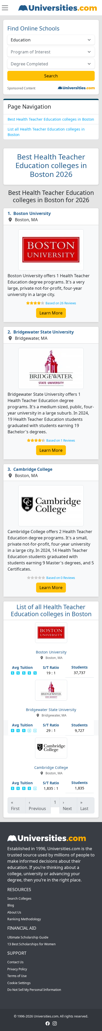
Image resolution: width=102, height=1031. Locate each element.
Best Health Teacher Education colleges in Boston (51, 119)
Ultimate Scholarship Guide (27, 937)
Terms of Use (17, 976)
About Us (14, 912)
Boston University (32, 213)
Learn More (51, 313)
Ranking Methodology (24, 919)
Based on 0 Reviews (60, 578)
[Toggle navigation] (5, 8)
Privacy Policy (17, 969)
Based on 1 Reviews (60, 440)
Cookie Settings (19, 983)
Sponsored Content (21, 88)
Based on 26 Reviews (61, 303)
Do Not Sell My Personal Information (34, 989)
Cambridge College (32, 469)
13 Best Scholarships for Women (31, 944)
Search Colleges (19, 898)
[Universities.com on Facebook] (48, 1023)
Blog (10, 905)
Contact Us (15, 962)
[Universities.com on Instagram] (55, 1023)
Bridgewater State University (43, 332)
